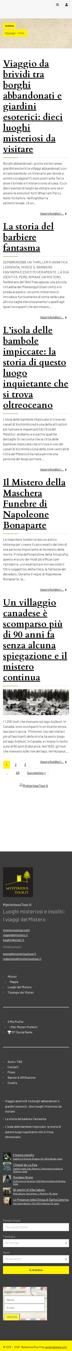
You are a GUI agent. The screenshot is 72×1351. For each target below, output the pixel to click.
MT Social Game (21, 1032)
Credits (12, 1083)
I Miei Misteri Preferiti (24, 1027)
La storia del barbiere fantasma (28, 237)
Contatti (13, 1067)
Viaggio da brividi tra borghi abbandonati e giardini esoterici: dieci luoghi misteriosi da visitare (33, 106)
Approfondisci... (52, 213)
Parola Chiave (12, 1220)
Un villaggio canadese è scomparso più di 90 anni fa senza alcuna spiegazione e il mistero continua (35, 640)
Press (11, 1072)
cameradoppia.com (56, 1347)
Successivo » (36, 773)
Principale (10, 33)
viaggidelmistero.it (15, 935)
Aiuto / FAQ (15, 1061)
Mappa (14, 981)
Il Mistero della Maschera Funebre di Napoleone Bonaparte (34, 503)
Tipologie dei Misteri (21, 992)
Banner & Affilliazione (22, 1077)
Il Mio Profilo (15, 1021)
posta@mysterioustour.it (19, 954)
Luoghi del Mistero (20, 987)
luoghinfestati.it (13, 940)
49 (17, 773)
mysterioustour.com (16, 930)
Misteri (12, 976)
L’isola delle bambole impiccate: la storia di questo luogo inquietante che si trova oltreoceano (35, 367)
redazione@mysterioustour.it (22, 959)
